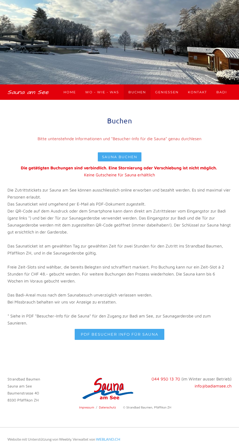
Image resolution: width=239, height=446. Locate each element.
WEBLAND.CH (108, 439)
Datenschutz (107, 407)
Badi (221, 92)
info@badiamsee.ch (213, 385)
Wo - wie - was (102, 92)
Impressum (86, 407)
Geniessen (167, 92)
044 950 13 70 (165, 378)
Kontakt (197, 92)
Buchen (137, 92)
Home (69, 92)
